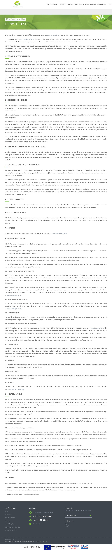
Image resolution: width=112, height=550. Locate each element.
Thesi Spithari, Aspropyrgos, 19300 (43, 512)
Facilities (7, 521)
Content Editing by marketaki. (27, 541)
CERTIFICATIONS (79, 4)
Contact (7, 511)
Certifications (8, 514)
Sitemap (45, 541)
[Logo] (17, 4)
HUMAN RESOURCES (90, 4)
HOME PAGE (10, 19)
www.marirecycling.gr (53, 35)
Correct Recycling (9, 524)
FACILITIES (70, 4)
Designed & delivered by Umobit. (12, 541)
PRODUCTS (62, 4)
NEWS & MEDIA (101, 4)
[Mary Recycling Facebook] (67, 525)
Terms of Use (38, 541)
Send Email (36, 524)
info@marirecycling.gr (60, 233)
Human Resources (10, 518)
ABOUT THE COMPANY (52, 4)
